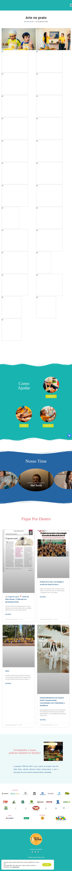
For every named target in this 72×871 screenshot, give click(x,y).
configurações (15, 867)
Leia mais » (8, 614)
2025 (7, 671)
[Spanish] (38, 852)
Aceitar (47, 864)
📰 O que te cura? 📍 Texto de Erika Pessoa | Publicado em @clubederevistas (17, 599)
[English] (33, 852)
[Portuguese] (36, 852)
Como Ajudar (24, 385)
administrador (30, 21)
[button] (1, 480)
